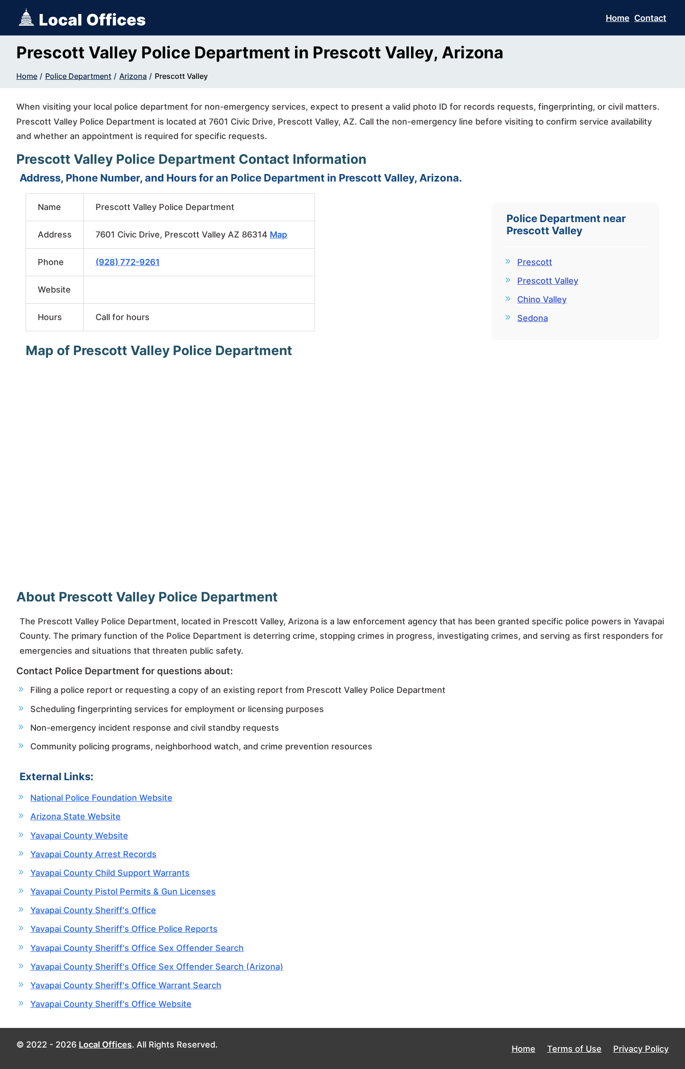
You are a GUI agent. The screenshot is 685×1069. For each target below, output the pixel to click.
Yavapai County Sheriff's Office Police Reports (124, 929)
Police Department (78, 76)
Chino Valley (542, 299)
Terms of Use (574, 1049)
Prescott (534, 262)
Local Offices (105, 1044)
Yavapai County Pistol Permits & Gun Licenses (123, 891)
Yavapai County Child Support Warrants (110, 873)
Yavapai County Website (79, 835)
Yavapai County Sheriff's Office (93, 910)
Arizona (133, 76)
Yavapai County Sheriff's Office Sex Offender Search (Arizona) (156, 966)
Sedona (532, 318)
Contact (650, 18)
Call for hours (123, 317)
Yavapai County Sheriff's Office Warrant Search (125, 985)
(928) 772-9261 (128, 262)
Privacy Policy (641, 1049)
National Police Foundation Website (101, 798)
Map (278, 234)
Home (618, 18)
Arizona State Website (75, 816)
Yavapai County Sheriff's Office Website (111, 1004)
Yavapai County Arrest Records (93, 854)
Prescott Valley (181, 76)
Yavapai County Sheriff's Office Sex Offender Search (137, 948)
